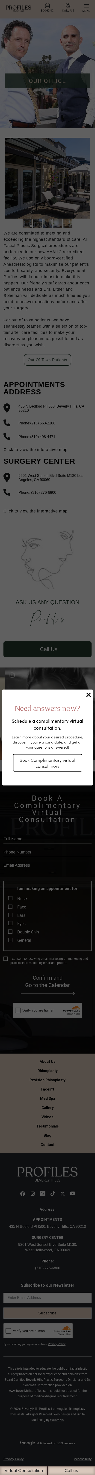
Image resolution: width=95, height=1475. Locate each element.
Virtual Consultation (24, 1470)
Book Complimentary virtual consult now (47, 763)
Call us (71, 1470)
